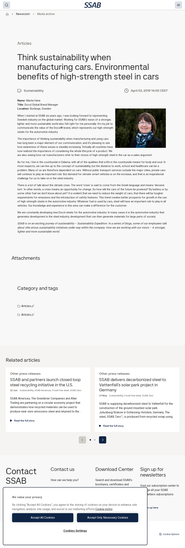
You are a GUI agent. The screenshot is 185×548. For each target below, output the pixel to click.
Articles (26, 306)
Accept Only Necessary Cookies (107, 517)
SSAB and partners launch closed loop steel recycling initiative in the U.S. (45, 382)
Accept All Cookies (43, 517)
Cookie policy (104, 509)
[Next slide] (102, 439)
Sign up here (151, 507)
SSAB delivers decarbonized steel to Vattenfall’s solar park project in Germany (132, 385)
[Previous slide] (82, 439)
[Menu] (178, 5)
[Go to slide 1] (90, 440)
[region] (75, 516)
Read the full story (24, 420)
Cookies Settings (75, 530)
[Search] (6, 5)
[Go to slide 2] (94, 440)
